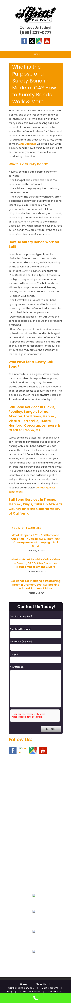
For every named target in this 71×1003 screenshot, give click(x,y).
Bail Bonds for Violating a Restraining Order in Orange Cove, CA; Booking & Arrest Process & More (35, 584)
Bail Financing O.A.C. (34, 959)
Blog (9, 991)
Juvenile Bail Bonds (34, 919)
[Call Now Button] (35, 998)
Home (23, 984)
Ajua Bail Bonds (27, 143)
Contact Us (55, 991)
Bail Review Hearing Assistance (34, 939)
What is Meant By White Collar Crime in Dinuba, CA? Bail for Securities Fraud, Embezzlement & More (35, 563)
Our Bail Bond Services (21, 988)
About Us (41, 984)
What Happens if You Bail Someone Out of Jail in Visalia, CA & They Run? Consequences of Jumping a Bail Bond (35, 540)
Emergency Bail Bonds (34, 903)
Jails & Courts (50, 988)
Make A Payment (30, 991)
